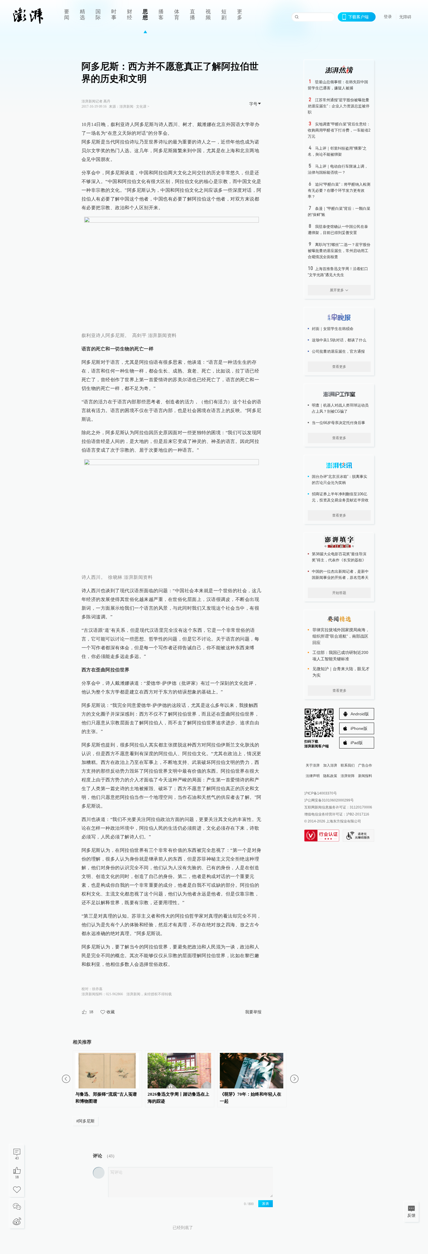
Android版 (360, 714)
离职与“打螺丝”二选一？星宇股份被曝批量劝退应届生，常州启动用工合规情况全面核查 (339, 250)
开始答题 (339, 593)
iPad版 (357, 742)
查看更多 (339, 367)
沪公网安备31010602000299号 (329, 800)
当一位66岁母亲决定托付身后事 (338, 423)
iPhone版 (359, 728)
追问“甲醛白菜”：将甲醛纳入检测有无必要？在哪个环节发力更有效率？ (339, 190)
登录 (388, 16)
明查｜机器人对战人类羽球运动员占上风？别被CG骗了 (340, 408)
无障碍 (405, 17)
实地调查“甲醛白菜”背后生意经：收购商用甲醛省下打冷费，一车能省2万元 (339, 130)
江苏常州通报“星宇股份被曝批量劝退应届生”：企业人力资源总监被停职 (338, 106)
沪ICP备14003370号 (320, 793)
